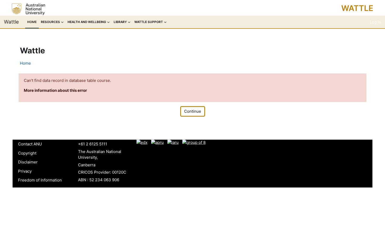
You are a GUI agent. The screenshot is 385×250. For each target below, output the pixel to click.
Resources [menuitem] (50, 22)
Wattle (357, 8)
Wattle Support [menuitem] (148, 22)
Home (25, 63)
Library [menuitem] (120, 22)
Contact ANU (30, 143)
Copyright (27, 153)
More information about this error (55, 90)
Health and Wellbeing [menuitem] (87, 22)
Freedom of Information (40, 180)
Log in (375, 22)
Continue (192, 111)
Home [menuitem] (32, 22)
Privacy (25, 171)
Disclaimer (28, 162)
